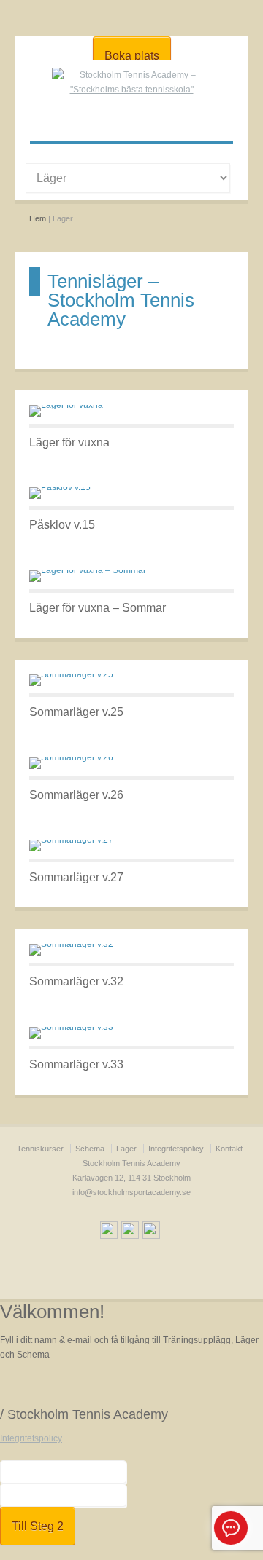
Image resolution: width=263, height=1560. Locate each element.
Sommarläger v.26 (76, 795)
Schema (89, 1148)
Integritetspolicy (176, 1148)
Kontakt (229, 1148)
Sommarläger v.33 (76, 1064)
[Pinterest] (151, 1232)
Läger (126, 1148)
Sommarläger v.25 (76, 712)
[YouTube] (130, 1232)
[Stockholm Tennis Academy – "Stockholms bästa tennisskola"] (131, 89)
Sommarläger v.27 (76, 877)
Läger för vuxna (69, 442)
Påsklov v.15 (62, 525)
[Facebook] (109, 1232)
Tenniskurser (40, 1148)
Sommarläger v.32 (76, 981)
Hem (37, 218)
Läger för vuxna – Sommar (97, 608)
